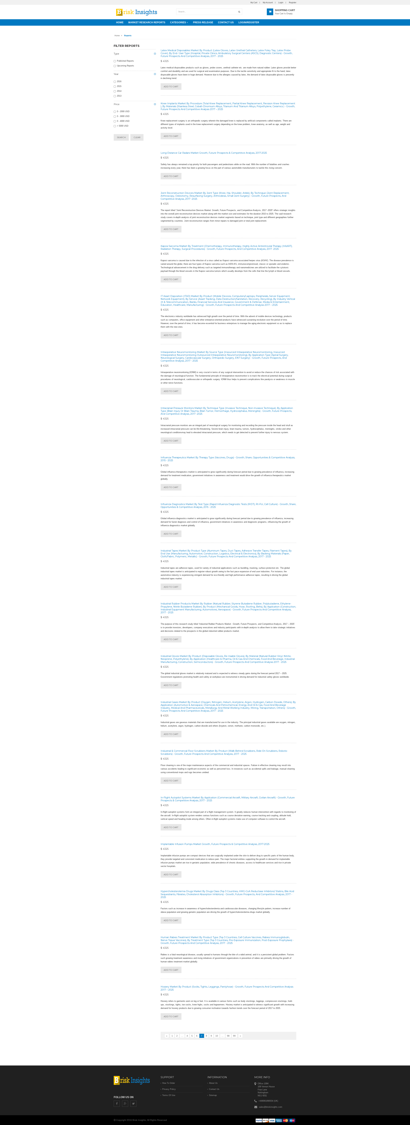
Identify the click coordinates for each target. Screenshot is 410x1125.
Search (121, 137)
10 (216, 1036)
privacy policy (169, 1089)
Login (280, 2)
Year (116, 74)
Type (116, 54)
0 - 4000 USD (123, 121)
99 (234, 1036)
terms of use (168, 1095)
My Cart (253, 2)
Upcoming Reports (125, 65)
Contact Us (226, 22)
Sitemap (213, 1095)
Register (292, 2)
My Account (268, 2)
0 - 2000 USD (123, 111)
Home (119, 22)
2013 (119, 96)
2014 (119, 91)
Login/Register (248, 22)
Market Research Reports (146, 22)
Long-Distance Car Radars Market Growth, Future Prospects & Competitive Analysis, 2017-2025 (214, 152)
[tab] (135, 54)
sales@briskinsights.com (270, 1107)
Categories (178, 22)
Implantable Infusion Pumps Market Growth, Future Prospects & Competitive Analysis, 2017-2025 (215, 844)
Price (116, 104)
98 (228, 1036)
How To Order (168, 1083)
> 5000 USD (122, 126)
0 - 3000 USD (123, 116)
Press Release (203, 22)
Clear (137, 137)
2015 (119, 86)
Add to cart (171, 86)
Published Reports (125, 61)
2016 (119, 81)
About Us (213, 1083)
